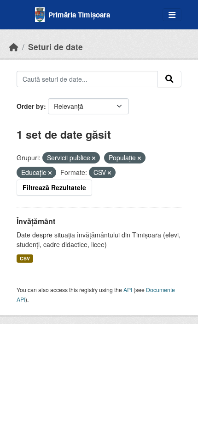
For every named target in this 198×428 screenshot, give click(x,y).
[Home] (13, 46)
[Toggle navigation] (172, 15)
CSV (25, 258)
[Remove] (93, 158)
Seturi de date (55, 46)
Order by (30, 106)
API (127, 289)
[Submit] (169, 79)
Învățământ (36, 221)
